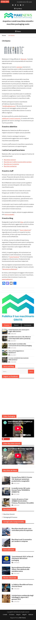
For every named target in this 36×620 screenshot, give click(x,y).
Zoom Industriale (25, 230)
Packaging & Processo (10, 517)
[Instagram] (23, 5)
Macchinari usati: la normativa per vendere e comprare (22, 540)
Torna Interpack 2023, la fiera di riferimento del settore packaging (22, 558)
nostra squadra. (9, 214)
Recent (16, 325)
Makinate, (24, 59)
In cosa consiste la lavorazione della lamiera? (18, 359)
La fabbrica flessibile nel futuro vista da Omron (22, 585)
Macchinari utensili (10, 160)
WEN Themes (22, 618)
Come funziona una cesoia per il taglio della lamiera (18, 330)
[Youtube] (20, 5)
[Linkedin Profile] (18, 5)
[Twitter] (15, 5)
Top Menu (19, 8)
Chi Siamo (11, 614)
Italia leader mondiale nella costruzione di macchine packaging (20, 344)
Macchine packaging (10, 166)
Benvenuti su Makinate (10, 269)
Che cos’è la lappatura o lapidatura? (16, 351)
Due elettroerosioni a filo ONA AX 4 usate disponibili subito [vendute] (19, 337)
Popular (6, 325)
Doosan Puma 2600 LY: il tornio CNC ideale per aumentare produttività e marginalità (22, 479)
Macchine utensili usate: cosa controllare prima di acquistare (22, 529)
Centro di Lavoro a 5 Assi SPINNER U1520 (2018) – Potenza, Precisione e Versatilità (23, 501)
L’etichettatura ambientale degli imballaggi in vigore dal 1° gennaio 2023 (22, 597)
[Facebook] (13, 5)
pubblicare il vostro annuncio (11, 118)
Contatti (5, 614)
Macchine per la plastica (11, 164)
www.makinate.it (7, 279)
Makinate (31, 614)
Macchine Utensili (9, 514)
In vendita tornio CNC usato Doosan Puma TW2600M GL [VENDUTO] (21, 490)
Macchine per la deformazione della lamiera (17, 162)
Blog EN (18, 614)
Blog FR (24, 614)
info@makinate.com (9, 106)
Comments (27, 325)
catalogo (20, 67)
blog (21, 222)
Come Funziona (14, 257)
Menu (19, 31)
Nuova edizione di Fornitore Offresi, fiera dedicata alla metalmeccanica (21, 569)
